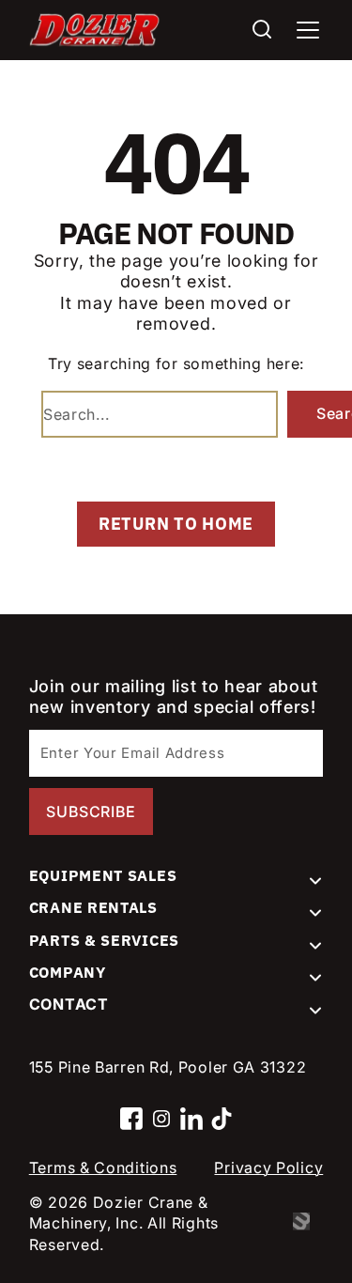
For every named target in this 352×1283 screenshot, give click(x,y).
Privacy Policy (268, 1167)
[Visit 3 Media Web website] (308, 1223)
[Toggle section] (315, 881)
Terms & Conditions (103, 1167)
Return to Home (176, 523)
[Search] (262, 30)
